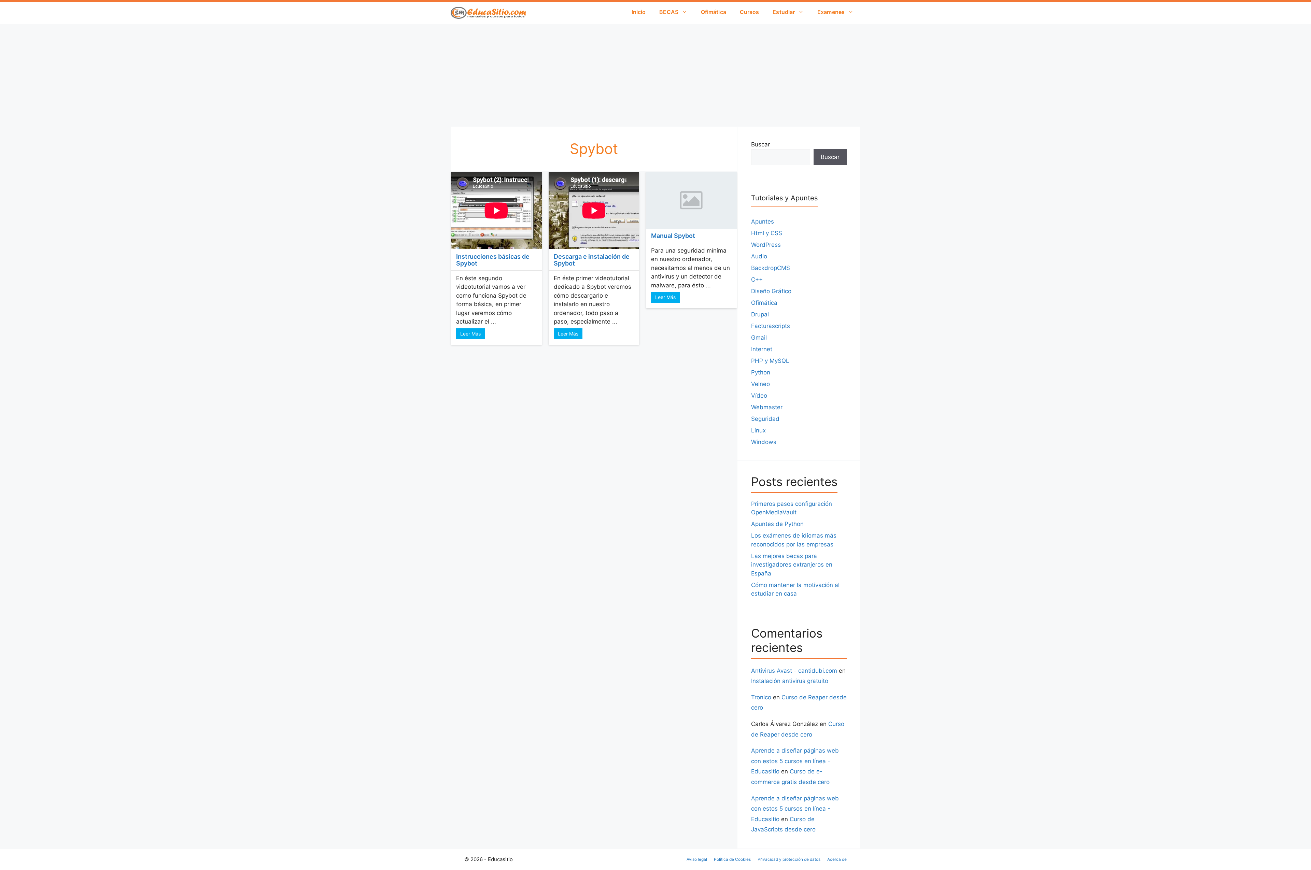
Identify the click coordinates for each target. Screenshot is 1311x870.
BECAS (668, 12)
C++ (757, 279)
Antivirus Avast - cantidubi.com (794, 670)
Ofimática (713, 12)
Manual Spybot (673, 235)
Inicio (639, 12)
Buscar (760, 144)
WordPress (766, 244)
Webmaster (767, 407)
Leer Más (470, 334)
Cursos (749, 12)
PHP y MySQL (770, 360)
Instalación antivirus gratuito (789, 681)
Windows (763, 442)
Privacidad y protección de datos (789, 859)
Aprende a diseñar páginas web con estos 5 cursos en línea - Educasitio (795, 761)
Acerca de (837, 859)
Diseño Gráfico (771, 291)
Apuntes (762, 221)
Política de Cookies (732, 859)
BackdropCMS (770, 268)
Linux (758, 430)
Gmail (759, 337)
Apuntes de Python (777, 523)
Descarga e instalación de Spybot (592, 260)
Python (760, 372)
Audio (759, 256)
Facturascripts (770, 326)
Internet (761, 349)
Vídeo (759, 395)
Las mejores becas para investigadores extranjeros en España (791, 565)
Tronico (761, 697)
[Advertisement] (655, 75)
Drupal (760, 314)
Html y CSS (766, 233)
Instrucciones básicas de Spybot (493, 260)
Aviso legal (697, 859)
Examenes (831, 12)
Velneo (760, 384)
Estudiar (784, 12)
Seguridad (765, 418)
